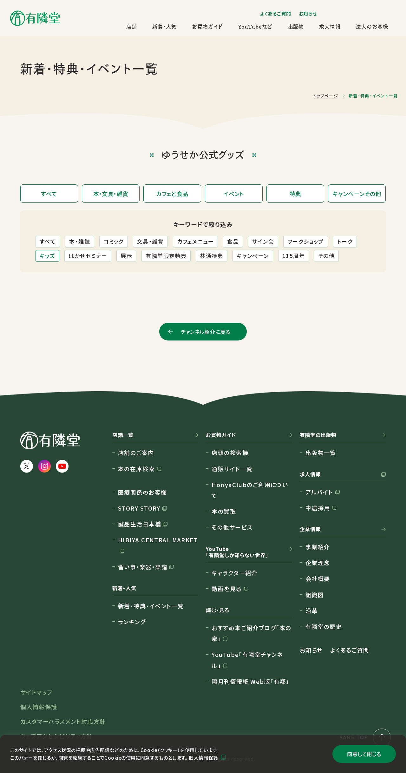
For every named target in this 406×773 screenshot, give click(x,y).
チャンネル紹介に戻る (205, 331)
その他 (326, 256)
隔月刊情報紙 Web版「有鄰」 (250, 681)
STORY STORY (139, 508)
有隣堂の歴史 (323, 626)
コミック (113, 241)
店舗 (131, 26)
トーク (345, 241)
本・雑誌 (79, 241)
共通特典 (211, 256)
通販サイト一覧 (232, 469)
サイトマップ (36, 692)
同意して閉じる (364, 754)
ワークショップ (305, 241)
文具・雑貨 (150, 241)
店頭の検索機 (230, 452)
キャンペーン (253, 256)
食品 (233, 241)
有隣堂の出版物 (318, 435)
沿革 (311, 610)
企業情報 (310, 529)
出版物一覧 (320, 452)
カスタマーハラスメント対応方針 (63, 721)
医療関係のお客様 (142, 492)
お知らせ (308, 13)
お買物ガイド (207, 26)
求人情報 (330, 26)
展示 (126, 256)
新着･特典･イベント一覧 (151, 606)
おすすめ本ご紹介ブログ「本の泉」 (251, 633)
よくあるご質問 (275, 13)
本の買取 (224, 511)
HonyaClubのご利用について (250, 489)
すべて (48, 241)
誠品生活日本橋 (139, 524)
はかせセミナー (88, 256)
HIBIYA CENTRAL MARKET (158, 540)
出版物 (296, 26)
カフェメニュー (195, 241)
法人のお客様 (372, 26)
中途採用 (317, 508)
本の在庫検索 (136, 469)
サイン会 (263, 241)
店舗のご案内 (136, 452)
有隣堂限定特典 (166, 256)
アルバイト (319, 492)
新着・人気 (164, 26)
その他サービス (232, 527)
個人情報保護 (203, 757)
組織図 (314, 595)
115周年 (293, 256)
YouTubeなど (255, 26)
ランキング (132, 622)
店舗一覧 (123, 435)
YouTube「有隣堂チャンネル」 (247, 659)
